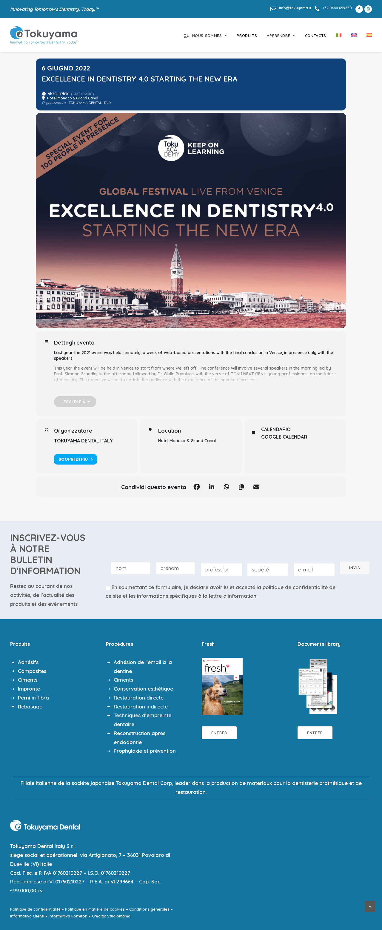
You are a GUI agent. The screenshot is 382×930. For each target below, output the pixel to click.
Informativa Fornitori (68, 916)
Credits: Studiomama (111, 916)
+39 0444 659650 (337, 8)
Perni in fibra (33, 697)
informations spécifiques (167, 596)
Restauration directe (139, 697)
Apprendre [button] (278, 35)
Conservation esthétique (143, 688)
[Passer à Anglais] (354, 35)
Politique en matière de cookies (95, 909)
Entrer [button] (219, 733)
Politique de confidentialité (35, 909)
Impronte (29, 688)
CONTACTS (315, 35)
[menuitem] (290, 8)
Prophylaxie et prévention (145, 751)
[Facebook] (358, 9)
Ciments (27, 680)
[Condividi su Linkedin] (211, 486)
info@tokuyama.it (295, 8)
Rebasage (30, 706)
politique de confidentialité (295, 587)
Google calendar (284, 437)
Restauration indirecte (141, 706)
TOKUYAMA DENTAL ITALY (83, 441)
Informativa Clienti (27, 916)
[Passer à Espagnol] (367, 35)
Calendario (276, 429)
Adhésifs (28, 662)
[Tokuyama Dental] (43, 35)
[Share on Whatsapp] (226, 486)
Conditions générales (149, 909)
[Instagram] (368, 9)
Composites (32, 671)
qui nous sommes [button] (203, 35)
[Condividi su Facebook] (196, 486)
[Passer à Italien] (339, 35)
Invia (354, 567)
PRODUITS (247, 35)
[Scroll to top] (370, 906)
